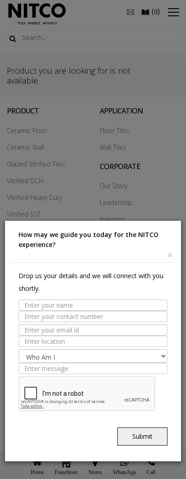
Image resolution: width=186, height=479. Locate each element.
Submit (142, 436)
